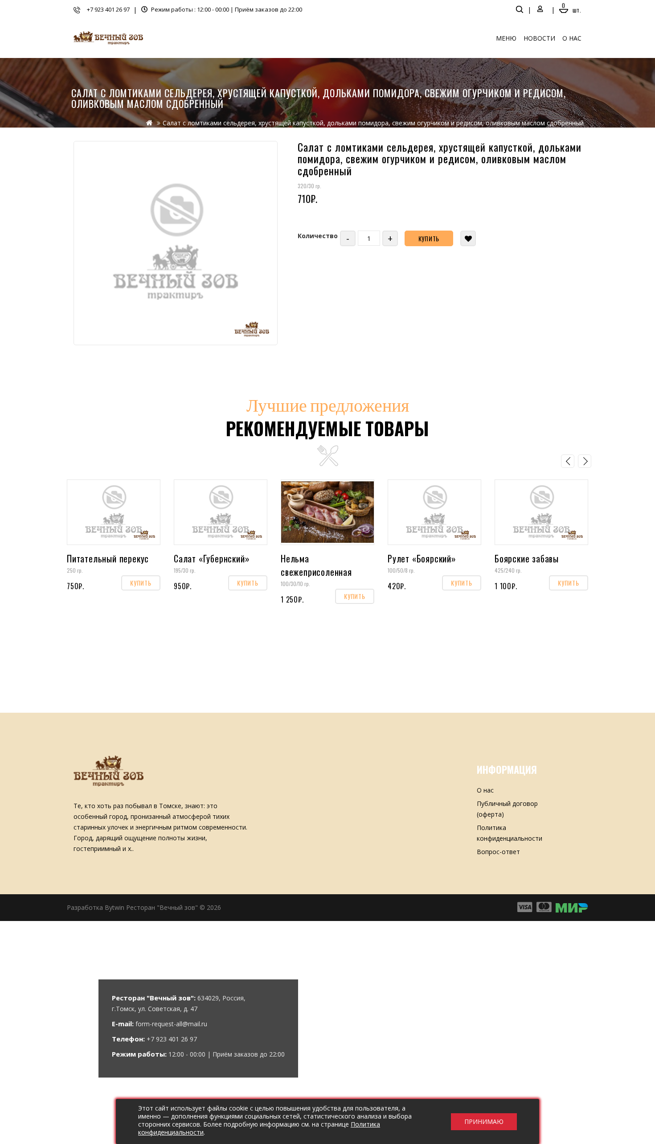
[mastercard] (572, 907)
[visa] (524, 907)
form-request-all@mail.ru (171, 1024)
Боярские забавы (527, 558)
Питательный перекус (108, 558)
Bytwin (114, 907)
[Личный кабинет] (540, 9)
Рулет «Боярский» (422, 558)
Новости (539, 38)
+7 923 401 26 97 (108, 9)
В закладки (468, 238)
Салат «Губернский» (212, 558)
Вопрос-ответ (498, 851)
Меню (506, 38)
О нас (571, 38)
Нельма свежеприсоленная (316, 565)
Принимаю (484, 1121)
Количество (318, 235)
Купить (429, 238)
